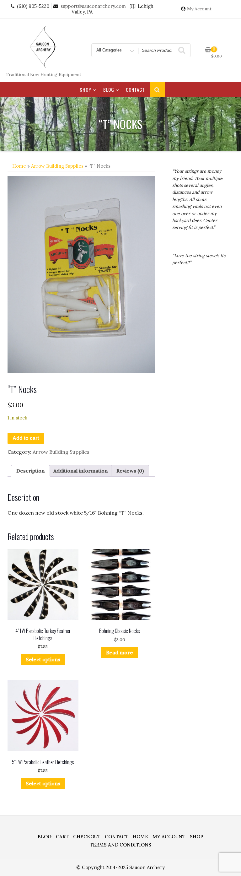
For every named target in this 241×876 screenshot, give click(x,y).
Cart (62, 837)
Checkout (86, 837)
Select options (43, 659)
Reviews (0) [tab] (130, 471)
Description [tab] (30, 471)
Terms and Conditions (120, 845)
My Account (199, 9)
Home (19, 166)
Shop (85, 89)
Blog (108, 89)
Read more (119, 652)
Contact (135, 89)
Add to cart (26, 438)
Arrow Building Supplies (57, 166)
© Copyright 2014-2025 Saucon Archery (120, 867)
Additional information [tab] (80, 471)
